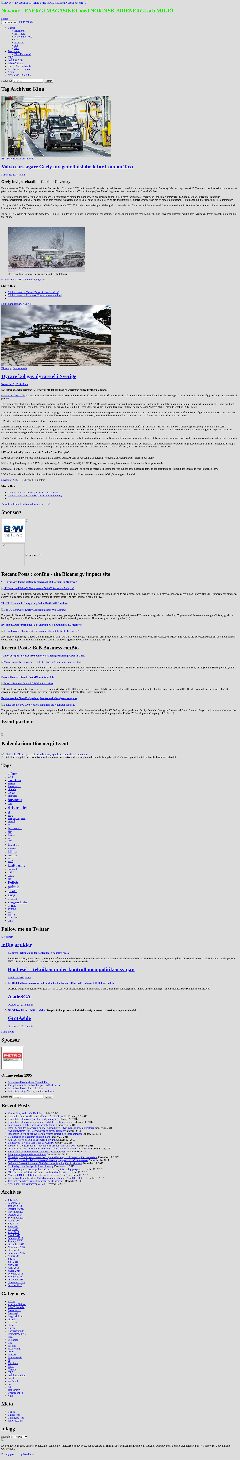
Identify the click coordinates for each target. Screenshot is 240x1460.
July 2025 (13, 1200)
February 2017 (15, 1238)
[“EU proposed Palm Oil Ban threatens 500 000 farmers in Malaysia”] (37, 588)
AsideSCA (19, 996)
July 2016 (13, 1258)
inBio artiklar (16, 945)
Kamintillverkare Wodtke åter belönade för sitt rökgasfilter (38, 1116)
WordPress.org (15, 1420)
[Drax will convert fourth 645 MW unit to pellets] (27, 683)
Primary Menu (9, 22)
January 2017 (15, 1241)
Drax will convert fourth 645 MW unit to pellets (27, 677)
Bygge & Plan (15, 1316)
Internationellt (26, 158)
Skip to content (25, 21)
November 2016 (16, 1247)
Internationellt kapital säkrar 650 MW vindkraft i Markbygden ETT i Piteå (46, 1178)
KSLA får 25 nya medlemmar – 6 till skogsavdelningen (36, 1151)
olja (9, 878)
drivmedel (17, 807)
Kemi (11, 1366)
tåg (9, 1387)
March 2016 (14, 1270)
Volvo (27, 303)
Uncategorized (15, 1392)
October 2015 (15, 1285)
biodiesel (11, 784)
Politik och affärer (17, 1375)
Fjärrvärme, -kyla (23, 36)
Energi (11, 27)
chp (10, 803)
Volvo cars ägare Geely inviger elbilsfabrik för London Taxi (67, 166)
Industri (12, 1354)
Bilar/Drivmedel (22, 54)
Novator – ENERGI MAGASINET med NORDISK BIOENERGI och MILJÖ (87, 11)
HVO (10, 841)
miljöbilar (16, 303)
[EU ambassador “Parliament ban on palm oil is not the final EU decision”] (40, 631)
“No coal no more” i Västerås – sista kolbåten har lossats (37, 1172)
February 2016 (15, 1273)
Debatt (11, 1319)
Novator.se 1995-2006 (19, 75)
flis (10, 831)
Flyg (10, 1336)
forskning (11, 835)
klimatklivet (12, 855)
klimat (12, 852)
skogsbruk (13, 1381)
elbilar (11, 1325)
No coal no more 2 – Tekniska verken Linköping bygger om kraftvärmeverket (48, 1160)
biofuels (12, 789)
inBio (11, 1351)
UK (22, 303)
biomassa (12, 795)
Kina (8, 303)
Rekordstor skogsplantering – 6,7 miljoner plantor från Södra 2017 (42, 1145)
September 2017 (16, 1217)
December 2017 (16, 1208)
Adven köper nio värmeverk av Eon (26, 1184)
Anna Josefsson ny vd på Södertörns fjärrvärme (32, 1139)
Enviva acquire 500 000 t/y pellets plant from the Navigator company (39, 698)
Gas (16, 39)
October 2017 (15, 1214)
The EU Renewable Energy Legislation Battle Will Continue (34, 603)
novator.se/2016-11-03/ (13, 395)
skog (11, 895)
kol (26, 504)
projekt (12, 891)
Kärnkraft (19, 42)
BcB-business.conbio (19, 69)
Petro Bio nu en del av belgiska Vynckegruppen (32, 1125)
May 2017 (13, 1229)
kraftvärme (16, 865)
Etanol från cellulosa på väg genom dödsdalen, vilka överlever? (40, 1122)
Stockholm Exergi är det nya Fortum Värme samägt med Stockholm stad (45, 1133)
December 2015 (16, 1279)
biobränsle (14, 780)
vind (10, 920)
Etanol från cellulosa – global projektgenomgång (33, 1119)
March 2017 (14, 1235)
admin (21, 174)
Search (4, 18)
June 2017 (13, 1226)
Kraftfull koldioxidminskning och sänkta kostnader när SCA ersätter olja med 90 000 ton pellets (61, 983)
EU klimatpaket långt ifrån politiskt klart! (29, 1136)
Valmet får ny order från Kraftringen (26, 1113)
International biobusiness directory (25, 1088)
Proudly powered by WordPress (17, 1454)
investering (12, 848)
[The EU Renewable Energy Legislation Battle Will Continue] (33, 609)
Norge (11, 875)
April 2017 (13, 1232)
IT (9, 1360)
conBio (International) (19, 66)
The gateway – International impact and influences (34, 1085)
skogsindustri (17, 902)
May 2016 (13, 1264)
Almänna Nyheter (17, 1304)
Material (12, 1369)
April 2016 (13, 1267)
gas (9, 838)
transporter (13, 917)
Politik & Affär (15, 60)
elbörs (17, 504)
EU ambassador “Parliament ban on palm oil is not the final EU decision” (41, 624)
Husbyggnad (14, 1348)
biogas (12, 792)
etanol (11, 821)
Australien (6, 504)
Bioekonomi (14, 786)
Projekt (11, 1378)
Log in (11, 1411)
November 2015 (16, 1282)
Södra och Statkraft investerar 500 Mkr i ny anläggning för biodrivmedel (45, 1163)
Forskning (13, 1339)
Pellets (13, 882)
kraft (10, 861)
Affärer (11, 1301)
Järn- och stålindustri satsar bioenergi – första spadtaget (36, 1181)
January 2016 (15, 1276)
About (11, 72)
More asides (9, 1031)
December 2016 (16, 1244)
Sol (16, 45)
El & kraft (19, 33)
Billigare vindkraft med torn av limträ (27, 1154)
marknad (32, 504)
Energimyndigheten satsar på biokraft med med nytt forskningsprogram (44, 1169)
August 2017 (14, 1220)
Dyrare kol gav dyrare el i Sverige (38, 376)
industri (13, 844)
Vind (16, 48)
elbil (3, 303)
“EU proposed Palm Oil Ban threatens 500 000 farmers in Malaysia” (39, 582)
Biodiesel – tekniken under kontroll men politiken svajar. (39, 953)
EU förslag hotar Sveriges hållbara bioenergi (31, 1166)
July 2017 (13, 1223)
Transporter (14, 51)
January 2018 (15, 1205)
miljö (11, 872)
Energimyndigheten (16, 818)
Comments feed (16, 1417)
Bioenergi (19, 30)
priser (40, 504)
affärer (12, 773)
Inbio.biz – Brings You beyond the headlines (31, 1091)
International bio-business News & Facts (28, 1082)
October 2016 (15, 1250)
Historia (12, 1345)
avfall (10, 777)
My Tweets (7, 936)
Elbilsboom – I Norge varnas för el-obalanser (31, 1142)
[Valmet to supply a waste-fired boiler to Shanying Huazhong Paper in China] (41, 662)
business (15, 799)
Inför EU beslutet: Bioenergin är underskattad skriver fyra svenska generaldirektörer (51, 1128)
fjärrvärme (15, 828)
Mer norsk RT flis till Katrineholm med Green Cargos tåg (37, 1175)
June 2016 (13, 1261)
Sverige (47, 504)
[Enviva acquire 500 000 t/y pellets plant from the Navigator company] (38, 704)
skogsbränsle (12, 899)
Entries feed (14, 1414)
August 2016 (14, 1256)
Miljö (10, 57)
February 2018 (15, 1202)
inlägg (4, 1436)
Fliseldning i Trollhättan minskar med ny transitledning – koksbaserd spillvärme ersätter (52, 1157)
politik (13, 887)
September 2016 (16, 1253)
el (13, 504)
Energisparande (16, 1331)
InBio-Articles (15, 63)
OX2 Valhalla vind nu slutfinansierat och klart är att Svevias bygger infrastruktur (49, 1148)
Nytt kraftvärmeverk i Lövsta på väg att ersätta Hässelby (37, 1130)
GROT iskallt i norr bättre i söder (26, 1010)
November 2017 (16, 1211)
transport (11, 915)
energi (10, 815)
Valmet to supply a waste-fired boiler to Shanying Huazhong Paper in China (43, 655)
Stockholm (12, 906)
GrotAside (19, 1018)
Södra (10, 912)
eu (9, 824)
